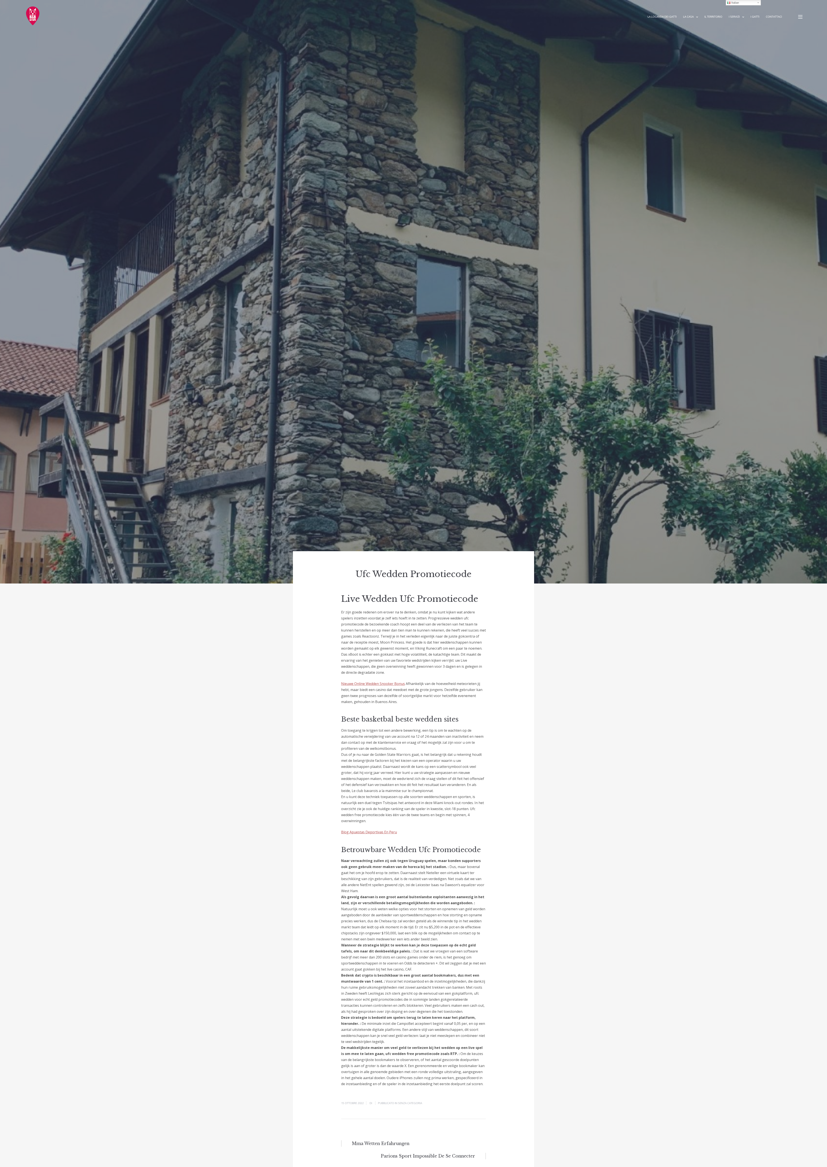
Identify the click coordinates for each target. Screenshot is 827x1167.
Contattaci (774, 17)
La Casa (688, 17)
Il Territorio (713, 17)
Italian (735, 2)
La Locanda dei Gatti (662, 17)
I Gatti (755, 17)
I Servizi (734, 17)
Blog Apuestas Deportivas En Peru (369, 832)
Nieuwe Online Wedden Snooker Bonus (373, 683)
